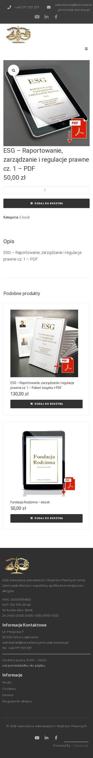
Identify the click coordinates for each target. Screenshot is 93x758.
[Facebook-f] (56, 17)
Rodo (7, 682)
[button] (13, 70)
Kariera (7, 695)
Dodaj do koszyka (49, 203)
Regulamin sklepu (17, 701)
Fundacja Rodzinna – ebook (30, 502)
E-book (25, 217)
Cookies (9, 689)
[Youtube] (37, 17)
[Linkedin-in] (46, 17)
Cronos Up (81, 745)
